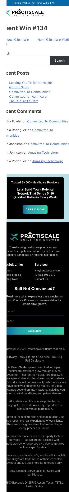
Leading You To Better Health (30, 83)
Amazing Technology (43, 152)
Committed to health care (28, 96)
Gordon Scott (19, 87)
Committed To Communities (29, 92)
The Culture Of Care (23, 101)
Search (60, 60)
